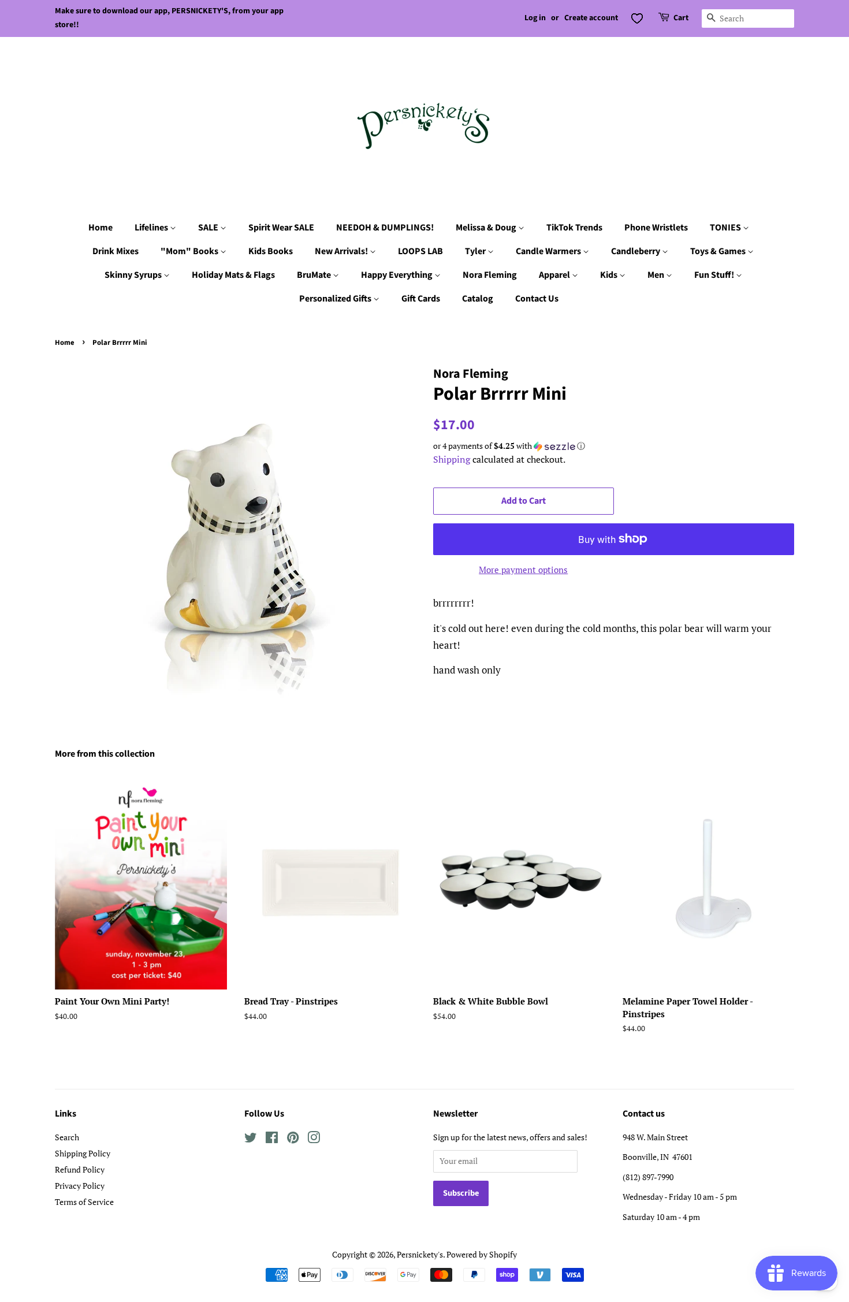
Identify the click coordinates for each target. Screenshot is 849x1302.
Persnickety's (420, 1254)
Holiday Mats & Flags (233, 275)
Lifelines (152, 227)
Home (100, 227)
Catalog (477, 298)
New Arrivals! (342, 251)
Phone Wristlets (656, 227)
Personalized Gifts (336, 298)
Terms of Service (84, 1201)
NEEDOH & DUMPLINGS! (385, 227)
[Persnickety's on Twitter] (250, 1139)
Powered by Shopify (481, 1254)
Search (67, 1137)
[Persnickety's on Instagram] (313, 1139)
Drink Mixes (115, 251)
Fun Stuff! (715, 275)
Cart (680, 18)
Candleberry (636, 251)
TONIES (726, 227)
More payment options (523, 569)
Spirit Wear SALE (281, 227)
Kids (609, 275)
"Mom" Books (190, 251)
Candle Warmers (549, 251)
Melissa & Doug (487, 227)
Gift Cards (420, 298)
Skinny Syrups (134, 275)
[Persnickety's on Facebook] (271, 1139)
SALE (209, 227)
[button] (613, 446)
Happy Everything (397, 275)
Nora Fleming (490, 275)
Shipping (451, 459)
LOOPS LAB (420, 251)
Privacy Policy (80, 1185)
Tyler (476, 251)
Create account (591, 18)
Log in (535, 18)
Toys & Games (718, 251)
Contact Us (536, 298)
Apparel (555, 275)
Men (656, 275)
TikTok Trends (574, 227)
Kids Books (270, 251)
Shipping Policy (82, 1153)
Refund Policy (80, 1169)
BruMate (315, 275)
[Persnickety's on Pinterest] (292, 1139)
